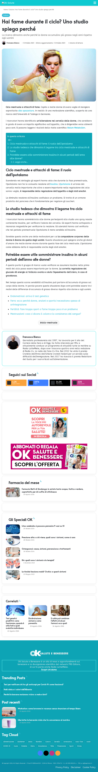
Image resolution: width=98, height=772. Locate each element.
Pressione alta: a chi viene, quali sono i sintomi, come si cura (48, 537)
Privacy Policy (62, 767)
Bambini (39, 742)
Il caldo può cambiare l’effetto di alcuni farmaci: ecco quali (60, 620)
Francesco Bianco (13, 43)
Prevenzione (61, 746)
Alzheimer (21, 742)
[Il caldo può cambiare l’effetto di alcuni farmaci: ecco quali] (60, 610)
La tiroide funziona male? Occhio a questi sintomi (44, 571)
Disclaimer (76, 767)
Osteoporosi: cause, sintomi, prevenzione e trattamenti (46, 548)
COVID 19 (6, 746)
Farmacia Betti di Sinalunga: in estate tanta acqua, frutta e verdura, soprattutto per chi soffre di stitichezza (52, 490)
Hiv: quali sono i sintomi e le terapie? (38, 560)
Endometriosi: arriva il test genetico (29, 296)
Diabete (24, 746)
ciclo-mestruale (49, 322)
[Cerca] (90, 4)
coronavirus (67, 742)
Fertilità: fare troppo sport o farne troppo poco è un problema (44, 309)
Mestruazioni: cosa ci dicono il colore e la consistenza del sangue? (45, 313)
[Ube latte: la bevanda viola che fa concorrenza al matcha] (9, 723)
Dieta (33, 746)
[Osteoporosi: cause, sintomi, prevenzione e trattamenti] (13, 552)
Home (5, 10)
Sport (71, 746)
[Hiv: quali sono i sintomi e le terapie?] (13, 563)
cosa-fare (79, 742)
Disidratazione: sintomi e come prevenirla (34, 620)
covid (88, 742)
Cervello (57, 742)
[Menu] (95, 4)
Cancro (48, 742)
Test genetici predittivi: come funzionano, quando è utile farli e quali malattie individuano (15, 623)
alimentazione (8, 742)
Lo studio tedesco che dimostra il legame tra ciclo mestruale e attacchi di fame (49, 149)
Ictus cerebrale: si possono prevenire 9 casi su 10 (43, 525)
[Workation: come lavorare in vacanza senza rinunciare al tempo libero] (9, 712)
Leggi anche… (21, 162)
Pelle (52, 746)
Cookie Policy (89, 767)
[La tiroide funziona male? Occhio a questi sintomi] (13, 575)
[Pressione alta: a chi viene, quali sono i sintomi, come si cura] (13, 541)
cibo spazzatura (26, 110)
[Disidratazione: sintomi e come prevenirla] (37, 610)
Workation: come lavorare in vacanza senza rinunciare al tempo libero (49, 708)
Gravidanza (42, 746)
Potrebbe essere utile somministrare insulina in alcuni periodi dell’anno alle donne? (47, 156)
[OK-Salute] (8, 3)
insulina (54, 184)
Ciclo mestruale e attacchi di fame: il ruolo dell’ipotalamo (41, 143)
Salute (11, 10)
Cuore (16, 746)
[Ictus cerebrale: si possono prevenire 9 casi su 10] (13, 529)
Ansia (30, 742)
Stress (79, 746)
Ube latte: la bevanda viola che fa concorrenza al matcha (44, 719)
